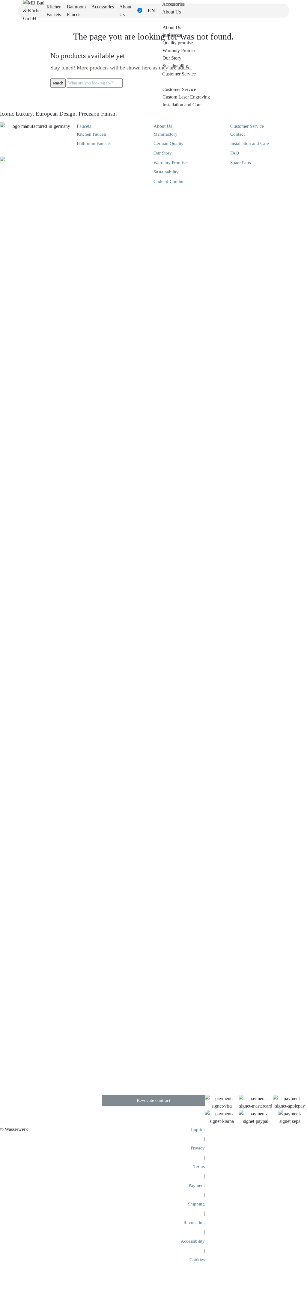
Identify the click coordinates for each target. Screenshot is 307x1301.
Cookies (197, 1259)
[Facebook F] (7, 1102)
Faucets (84, 126)
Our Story (171, 58)
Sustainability (175, 66)
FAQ (234, 153)
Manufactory (165, 134)
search (58, 83)
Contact (237, 134)
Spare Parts (240, 162)
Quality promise (177, 43)
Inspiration (172, 35)
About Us (171, 27)
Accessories (102, 6)
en (151, 10)
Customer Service (179, 89)
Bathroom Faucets (94, 143)
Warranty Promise (179, 50)
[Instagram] (22, 1102)
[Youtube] (52, 1102)
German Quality (168, 143)
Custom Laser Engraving (186, 97)
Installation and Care (181, 104)
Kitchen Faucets (92, 134)
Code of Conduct (170, 181)
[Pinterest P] (37, 1102)
